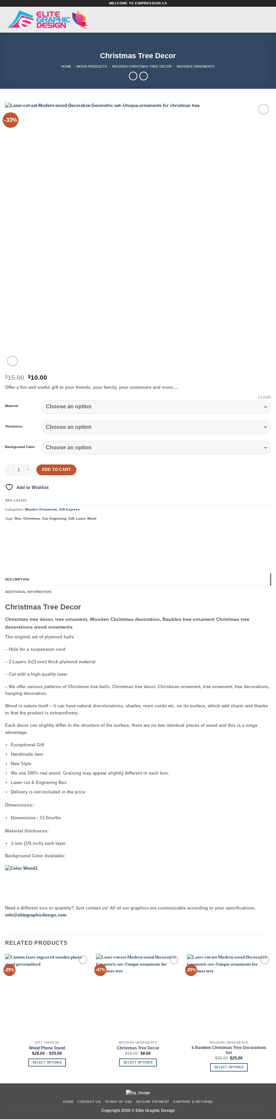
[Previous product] (143, 76)
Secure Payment (152, 1102)
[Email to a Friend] (39, 531)
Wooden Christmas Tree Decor (142, 66)
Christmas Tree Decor (138, 1048)
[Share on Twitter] (29, 531)
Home (66, 66)
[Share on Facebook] (19, 531)
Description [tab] (17, 579)
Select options (47, 1062)
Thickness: (14, 426)
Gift (71, 518)
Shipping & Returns (193, 1102)
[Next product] (133, 76)
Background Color (20, 447)
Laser (80, 518)
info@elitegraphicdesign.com (36, 915)
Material (11, 406)
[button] (112, 19)
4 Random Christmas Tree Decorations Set (229, 1050)
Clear (264, 397)
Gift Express (69, 509)
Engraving (57, 518)
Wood (91, 518)
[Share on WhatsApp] (9, 531)
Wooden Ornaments (196, 66)
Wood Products (91, 66)
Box (18, 518)
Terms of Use (118, 1102)
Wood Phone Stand (47, 1048)
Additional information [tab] (28, 592)
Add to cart (56, 469)
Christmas (31, 518)
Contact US (89, 1102)
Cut (44, 518)
